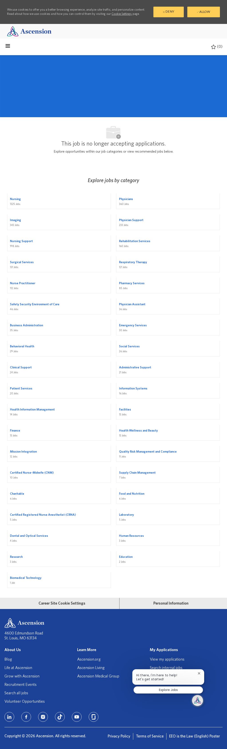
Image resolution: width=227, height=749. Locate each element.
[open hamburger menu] (7, 47)
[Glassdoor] (93, 717)
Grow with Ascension (21, 676)
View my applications (167, 659)
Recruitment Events (20, 685)
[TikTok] (60, 717)
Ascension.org (89, 659)
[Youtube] (77, 717)
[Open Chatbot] (197, 700)
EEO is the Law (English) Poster (194, 736)
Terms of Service (150, 736)
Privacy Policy (119, 736)
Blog (8, 659)
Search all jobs (16, 693)
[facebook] (26, 717)
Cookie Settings (122, 14)
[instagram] (43, 717)
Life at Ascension (18, 668)
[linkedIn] (9, 717)
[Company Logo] (29, 31)
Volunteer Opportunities (24, 702)
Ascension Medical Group (98, 676)
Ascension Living (91, 668)
